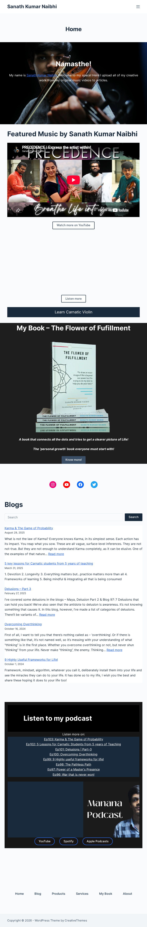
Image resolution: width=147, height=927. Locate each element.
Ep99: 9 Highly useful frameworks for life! (73, 759)
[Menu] (138, 6)
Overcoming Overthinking (23, 624)
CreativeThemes (76, 920)
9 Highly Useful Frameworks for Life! (31, 660)
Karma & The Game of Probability (29, 528)
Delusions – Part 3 (18, 589)
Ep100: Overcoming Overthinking (73, 754)
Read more (56, 554)
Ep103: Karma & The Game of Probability (73, 739)
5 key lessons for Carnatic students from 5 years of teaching (49, 563)
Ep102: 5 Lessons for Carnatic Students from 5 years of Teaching (73, 744)
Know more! (73, 459)
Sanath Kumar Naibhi (32, 6)
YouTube (45, 841)
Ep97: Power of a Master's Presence (73, 769)
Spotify (69, 841)
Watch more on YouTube (73, 225)
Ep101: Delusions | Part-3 (73, 749)
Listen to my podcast (58, 718)
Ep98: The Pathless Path (73, 764)
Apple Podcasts (98, 841)
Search (134, 517)
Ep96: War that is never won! (73, 774)
